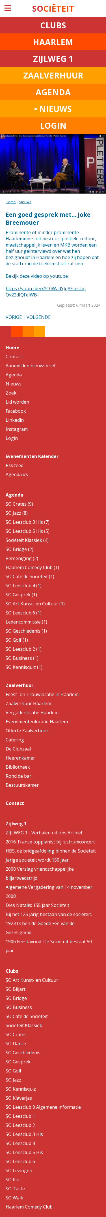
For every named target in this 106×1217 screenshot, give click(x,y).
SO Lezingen (19, 1170)
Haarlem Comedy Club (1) (32, 567)
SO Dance (16, 1043)
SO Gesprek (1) (21, 594)
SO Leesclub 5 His (24, 1152)
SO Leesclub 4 (20, 1143)
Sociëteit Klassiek (24, 1025)
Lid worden (17, 402)
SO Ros (13, 1179)
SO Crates (16, 1034)
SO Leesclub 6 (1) (24, 613)
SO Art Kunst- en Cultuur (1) (35, 604)
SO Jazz (13, 1080)
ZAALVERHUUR (53, 75)
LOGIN (53, 125)
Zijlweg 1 (16, 823)
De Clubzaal (18, 749)
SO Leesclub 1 (20, 1116)
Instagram (17, 429)
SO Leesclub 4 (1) (24, 585)
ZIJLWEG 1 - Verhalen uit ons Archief (44, 833)
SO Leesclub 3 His (24, 1134)
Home (11, 201)
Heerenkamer (20, 758)
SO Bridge (16, 998)
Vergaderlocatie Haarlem (32, 712)
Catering (15, 740)
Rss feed (14, 465)
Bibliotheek (18, 767)
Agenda (14, 375)
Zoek (11, 393)
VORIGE (14, 317)
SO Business (19, 1007)
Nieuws (25, 201)
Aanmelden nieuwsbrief (31, 365)
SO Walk (14, 1198)
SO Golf (13, 1071)
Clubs (12, 971)
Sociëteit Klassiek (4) (27, 540)
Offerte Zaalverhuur (27, 731)
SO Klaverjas (19, 1098)
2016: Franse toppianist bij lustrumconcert (50, 842)
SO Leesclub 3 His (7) (27, 522)
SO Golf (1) (17, 640)
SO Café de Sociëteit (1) (30, 576)
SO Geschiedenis (23, 1052)
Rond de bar (18, 776)
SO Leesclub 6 (20, 1161)
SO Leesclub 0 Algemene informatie (43, 1107)
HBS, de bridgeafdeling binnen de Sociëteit (51, 851)
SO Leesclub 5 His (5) (27, 531)
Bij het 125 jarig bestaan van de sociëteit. (49, 914)
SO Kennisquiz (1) (24, 667)
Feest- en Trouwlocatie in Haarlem (42, 694)
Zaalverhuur (19, 685)
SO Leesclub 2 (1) (24, 649)
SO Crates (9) (19, 504)
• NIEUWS (53, 108)
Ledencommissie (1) (26, 622)
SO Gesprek (18, 1062)
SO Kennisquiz (21, 1089)
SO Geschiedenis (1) (26, 631)
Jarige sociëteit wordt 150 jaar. (38, 860)
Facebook (16, 411)
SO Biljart (15, 989)
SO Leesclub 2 (20, 1125)
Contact (14, 356)
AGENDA (53, 91)
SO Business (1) (22, 658)
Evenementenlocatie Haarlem (37, 721)
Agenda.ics (17, 474)
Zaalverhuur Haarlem (28, 703)
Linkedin (15, 420)
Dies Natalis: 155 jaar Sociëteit (37, 905)
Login (12, 438)
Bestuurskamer (22, 785)
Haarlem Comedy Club (29, 1207)
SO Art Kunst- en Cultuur (32, 980)
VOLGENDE (39, 317)
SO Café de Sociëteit (27, 1016)
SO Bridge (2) (19, 549)
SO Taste (15, 1189)
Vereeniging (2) (22, 558)
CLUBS (53, 25)
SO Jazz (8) (17, 513)
